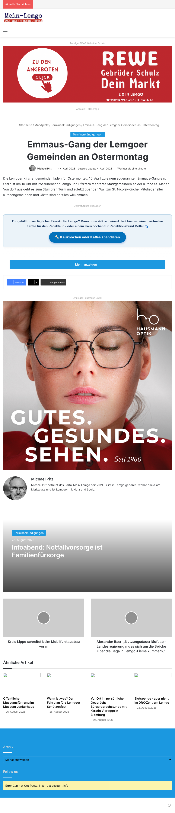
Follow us (10, 772)
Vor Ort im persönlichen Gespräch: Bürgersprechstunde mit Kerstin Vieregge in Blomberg (109, 706)
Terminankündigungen (66, 125)
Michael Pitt (44, 168)
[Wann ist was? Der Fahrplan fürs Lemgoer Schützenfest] (65, 683)
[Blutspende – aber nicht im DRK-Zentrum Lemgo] (153, 683)
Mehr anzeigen (86, 264)
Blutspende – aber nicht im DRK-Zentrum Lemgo (151, 700)
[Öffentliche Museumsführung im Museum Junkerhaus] (22, 683)
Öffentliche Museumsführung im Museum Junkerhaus (18, 702)
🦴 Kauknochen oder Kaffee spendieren (87, 237)
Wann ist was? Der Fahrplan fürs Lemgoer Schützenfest (63, 702)
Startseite (25, 125)
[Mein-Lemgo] (23, 18)
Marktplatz (42, 125)
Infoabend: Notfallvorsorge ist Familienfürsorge (57, 551)
